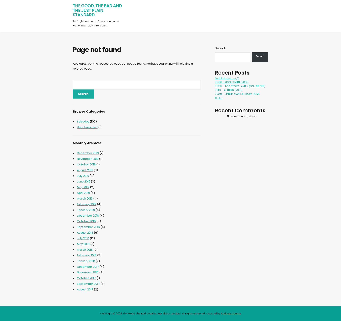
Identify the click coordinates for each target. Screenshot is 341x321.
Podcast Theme (231, 313)
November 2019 (87, 159)
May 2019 (83, 187)
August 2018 (85, 233)
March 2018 (85, 250)
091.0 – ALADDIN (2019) (228, 90)
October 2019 (86, 164)
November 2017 (88, 272)
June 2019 (83, 181)
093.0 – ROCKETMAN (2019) (231, 82)
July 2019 (83, 176)
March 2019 (85, 199)
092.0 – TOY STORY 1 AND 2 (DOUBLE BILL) (240, 86)
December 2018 (88, 216)
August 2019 (85, 170)
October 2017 (86, 278)
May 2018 (83, 244)
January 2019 (86, 210)
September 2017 (88, 284)
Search (220, 48)
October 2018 (86, 221)
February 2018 (86, 255)
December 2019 (88, 153)
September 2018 (88, 227)
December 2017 (88, 267)
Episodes (83, 121)
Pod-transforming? (227, 78)
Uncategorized (87, 127)
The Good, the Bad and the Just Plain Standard (97, 10)
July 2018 (83, 238)
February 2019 (86, 204)
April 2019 (83, 193)
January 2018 (86, 261)
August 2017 (85, 289)
